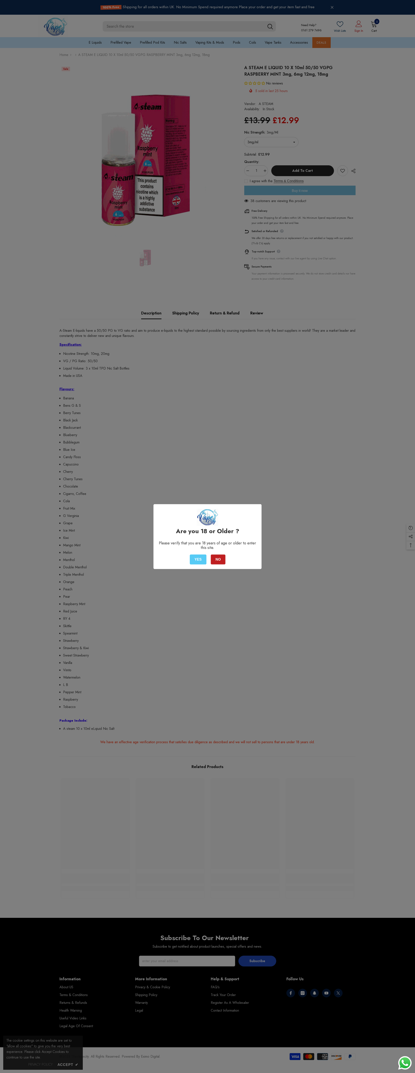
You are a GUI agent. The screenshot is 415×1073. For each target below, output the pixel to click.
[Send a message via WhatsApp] (405, 1063)
